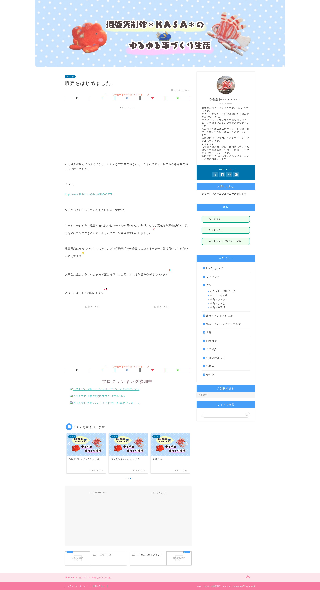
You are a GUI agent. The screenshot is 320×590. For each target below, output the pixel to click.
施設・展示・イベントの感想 (223, 324)
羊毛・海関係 (217, 307)
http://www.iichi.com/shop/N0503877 (88, 194)
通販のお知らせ (215, 357)
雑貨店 (210, 366)
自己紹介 (211, 349)
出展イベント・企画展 (219, 315)
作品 (209, 285)
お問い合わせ (99, 586)
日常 (209, 332)
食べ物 (210, 374)
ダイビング (213, 276)
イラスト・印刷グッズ (222, 291)
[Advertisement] (127, 133)
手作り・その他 (219, 295)
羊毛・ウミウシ (219, 299)
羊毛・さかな (217, 303)
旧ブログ (70, 77)
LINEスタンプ (214, 268)
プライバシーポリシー (78, 586)
